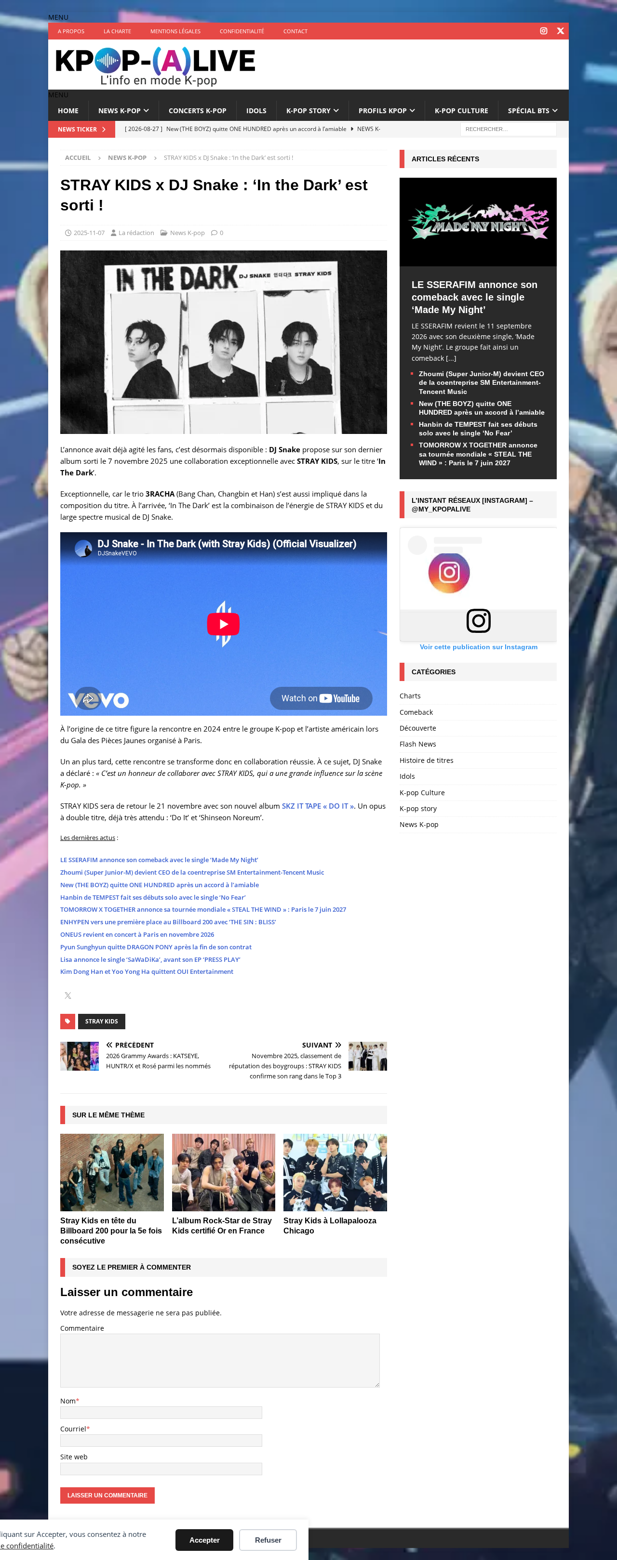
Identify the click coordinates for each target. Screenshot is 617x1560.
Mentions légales (175, 31)
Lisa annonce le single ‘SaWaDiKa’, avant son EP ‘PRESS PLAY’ (150, 959)
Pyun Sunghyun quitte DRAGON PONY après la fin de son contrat (156, 947)
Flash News (418, 743)
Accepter (204, 1540)
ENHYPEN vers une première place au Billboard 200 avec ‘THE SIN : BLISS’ (168, 922)
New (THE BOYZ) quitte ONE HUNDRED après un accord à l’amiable (159, 884)
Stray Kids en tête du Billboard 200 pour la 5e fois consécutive (111, 1231)
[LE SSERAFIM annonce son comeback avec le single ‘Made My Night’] (478, 260)
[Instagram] (543, 31)
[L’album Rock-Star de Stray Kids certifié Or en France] (224, 1172)
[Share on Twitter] (68, 996)
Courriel (73, 1428)
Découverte (418, 728)
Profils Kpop (383, 110)
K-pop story (308, 110)
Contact (295, 31)
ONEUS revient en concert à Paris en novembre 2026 (137, 934)
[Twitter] (560, 31)
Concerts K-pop (198, 110)
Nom (68, 1400)
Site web (74, 1456)
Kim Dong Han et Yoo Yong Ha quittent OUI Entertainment (146, 971)
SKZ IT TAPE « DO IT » (318, 806)
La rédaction (136, 232)
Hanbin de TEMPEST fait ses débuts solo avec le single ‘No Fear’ (153, 897)
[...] (451, 358)
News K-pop (119, 110)
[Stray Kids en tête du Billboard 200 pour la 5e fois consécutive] (112, 1172)
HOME (68, 110)
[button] (58, 17)
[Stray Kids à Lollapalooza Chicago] (335, 1172)
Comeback (416, 712)
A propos (71, 31)
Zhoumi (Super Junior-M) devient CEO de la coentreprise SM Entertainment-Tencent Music (192, 872)
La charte (117, 31)
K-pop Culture (461, 110)
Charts (410, 695)
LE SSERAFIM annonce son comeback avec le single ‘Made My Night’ (159, 859)
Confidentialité (242, 31)
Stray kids (101, 1021)
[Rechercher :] (508, 128)
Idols (256, 110)
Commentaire (82, 1328)
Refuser (268, 1540)
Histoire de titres (427, 760)
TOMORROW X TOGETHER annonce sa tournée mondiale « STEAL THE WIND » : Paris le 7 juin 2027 (203, 909)
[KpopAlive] (156, 84)
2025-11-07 (89, 232)
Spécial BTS (529, 110)
